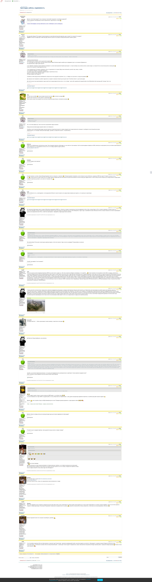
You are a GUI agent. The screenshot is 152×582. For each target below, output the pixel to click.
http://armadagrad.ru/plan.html (33, 147)
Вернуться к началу (22, 47)
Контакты (64, 574)
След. (120, 12)
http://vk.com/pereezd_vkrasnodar (45, 478)
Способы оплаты (68, 574)
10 (115, 12)
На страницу (108, 12)
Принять (100, 579)
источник (29, 55)
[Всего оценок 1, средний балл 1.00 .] (37, 560)
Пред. (111, 12)
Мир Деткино (8, 1)
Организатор (22, 62)
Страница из (23, 12)
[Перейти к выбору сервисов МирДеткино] (1, 1)
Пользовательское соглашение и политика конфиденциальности (80, 574)
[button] (16, 1)
